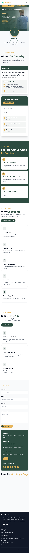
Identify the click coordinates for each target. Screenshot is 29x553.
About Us (3, 527)
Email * (3, 396)
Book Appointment (7, 220)
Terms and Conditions (7, 532)
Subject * (3, 403)
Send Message (8, 426)
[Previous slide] (24, 23)
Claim (6, 458)
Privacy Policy (4, 530)
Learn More (4, 20)
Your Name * (4, 389)
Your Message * (5, 411)
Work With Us (6, 324)
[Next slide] (26, 23)
